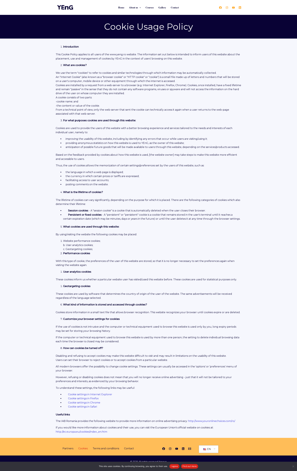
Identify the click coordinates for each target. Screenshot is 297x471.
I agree (174, 466)
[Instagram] (227, 7)
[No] (293, 466)
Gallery (162, 7)
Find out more (190, 466)
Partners (67, 448)
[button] (139, 7)
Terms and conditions (106, 448)
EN (209, 449)
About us (133, 7)
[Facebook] (220, 7)
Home (121, 7)
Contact (175, 7)
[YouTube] (233, 7)
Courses (150, 7)
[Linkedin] (240, 7)
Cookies (83, 448)
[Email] (189, 448)
